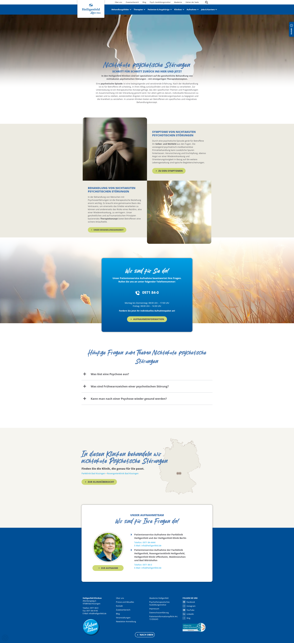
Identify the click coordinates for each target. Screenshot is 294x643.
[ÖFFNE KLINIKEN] (183, 9)
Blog (118, 613)
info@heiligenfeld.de (97, 613)
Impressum (154, 608)
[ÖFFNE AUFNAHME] (198, 9)
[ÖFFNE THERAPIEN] (144, 9)
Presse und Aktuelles (125, 602)
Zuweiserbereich (123, 610)
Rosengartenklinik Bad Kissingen (123, 473)
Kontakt (119, 606)
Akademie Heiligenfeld (158, 598)
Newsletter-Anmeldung (126, 621)
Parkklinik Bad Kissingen (93, 473)
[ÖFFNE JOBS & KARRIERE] (216, 9)
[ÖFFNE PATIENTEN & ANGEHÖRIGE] (171, 9)
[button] (5, 638)
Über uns (120, 598)
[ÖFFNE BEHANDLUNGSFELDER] (130, 9)
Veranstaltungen (123, 617)
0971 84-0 (150, 292)
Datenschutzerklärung (159, 612)
